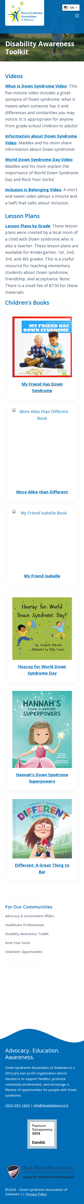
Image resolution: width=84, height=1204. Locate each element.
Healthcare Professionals (24, 925)
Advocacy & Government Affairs (29, 916)
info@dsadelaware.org (51, 1105)
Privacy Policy (36, 1194)
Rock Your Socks (17, 942)
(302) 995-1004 (17, 1105)
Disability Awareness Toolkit (27, 933)
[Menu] (77, 16)
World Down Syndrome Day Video (39, 159)
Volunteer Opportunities (24, 951)
